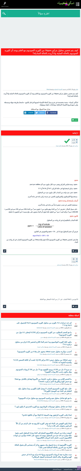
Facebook (53, 112)
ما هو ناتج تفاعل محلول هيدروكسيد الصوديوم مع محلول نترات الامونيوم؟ (45, 398)
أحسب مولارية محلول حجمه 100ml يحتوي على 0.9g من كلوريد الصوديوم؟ (44, 352)
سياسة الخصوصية (68, 469)
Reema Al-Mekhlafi (39, 459)
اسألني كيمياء (40, 347)
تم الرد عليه (75, 145)
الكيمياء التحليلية (58, 89)
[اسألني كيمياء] (65, 3)
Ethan (41, 384)
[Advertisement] (40, 32)
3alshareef (39, 328)
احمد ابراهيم (40, 374)
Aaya (43, 393)
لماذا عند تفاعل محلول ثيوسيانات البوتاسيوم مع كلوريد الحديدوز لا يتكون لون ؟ (43, 407)
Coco (41, 354)
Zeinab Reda (40, 400)
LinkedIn (30, 112)
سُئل (77, 89)
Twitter (42, 112)
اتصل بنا (77, 469)
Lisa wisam (40, 365)
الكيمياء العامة (52, 393)
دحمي (41, 337)
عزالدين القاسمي (40, 417)
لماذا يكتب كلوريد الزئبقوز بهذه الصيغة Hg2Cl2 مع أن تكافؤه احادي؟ (47, 415)
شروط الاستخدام (57, 469)
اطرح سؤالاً (43, 13)
